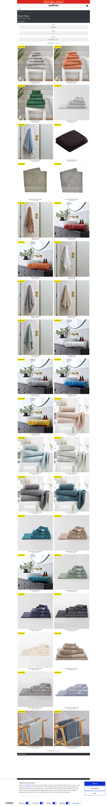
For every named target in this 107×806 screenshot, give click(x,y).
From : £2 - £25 (35, 200)
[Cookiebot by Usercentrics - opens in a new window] (9, 803)
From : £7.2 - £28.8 (71, 552)
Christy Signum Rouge (71, 238)
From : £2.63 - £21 (71, 161)
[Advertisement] (53, 767)
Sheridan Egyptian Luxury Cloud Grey (35, 707)
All (21, 11)
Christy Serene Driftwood (72, 316)
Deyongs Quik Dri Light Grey (35, 81)
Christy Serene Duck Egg (35, 355)
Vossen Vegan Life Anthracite (71, 160)
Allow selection (95, 788)
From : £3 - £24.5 (71, 239)
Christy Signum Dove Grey (35, 394)
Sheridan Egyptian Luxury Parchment (35, 668)
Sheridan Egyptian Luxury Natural (71, 668)
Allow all (95, 783)
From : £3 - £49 (35, 591)
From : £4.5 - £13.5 (35, 83)
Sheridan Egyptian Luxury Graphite (71, 629)
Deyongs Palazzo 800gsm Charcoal (35, 512)
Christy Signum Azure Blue (71, 394)
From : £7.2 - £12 (35, 552)
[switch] (42, 803)
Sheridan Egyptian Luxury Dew (72, 590)
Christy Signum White (71, 355)
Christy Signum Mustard (35, 433)
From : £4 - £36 (72, 435)
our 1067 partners (28, 785)
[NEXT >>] (58, 43)
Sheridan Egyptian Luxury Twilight (35, 629)
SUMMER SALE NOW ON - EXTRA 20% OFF (53, 1)
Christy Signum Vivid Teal (35, 590)
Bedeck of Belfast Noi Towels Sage (35, 199)
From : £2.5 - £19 (35, 161)
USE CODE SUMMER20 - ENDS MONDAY (53, 2)
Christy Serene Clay (35, 238)
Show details (75, 803)
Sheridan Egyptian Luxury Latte (72, 551)
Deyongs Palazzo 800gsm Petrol (72, 512)
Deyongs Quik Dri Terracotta (71, 81)
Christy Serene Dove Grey (35, 316)
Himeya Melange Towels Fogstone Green (35, 746)
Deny (95, 793)
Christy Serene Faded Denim (35, 160)
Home (19, 11)
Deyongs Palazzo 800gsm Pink (72, 433)
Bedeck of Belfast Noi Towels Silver (71, 199)
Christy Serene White (72, 277)
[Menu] (18, 5)
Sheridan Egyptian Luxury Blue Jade (35, 551)
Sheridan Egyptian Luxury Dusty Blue (71, 707)
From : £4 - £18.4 (71, 122)
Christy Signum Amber (35, 277)
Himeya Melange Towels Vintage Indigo (71, 746)
